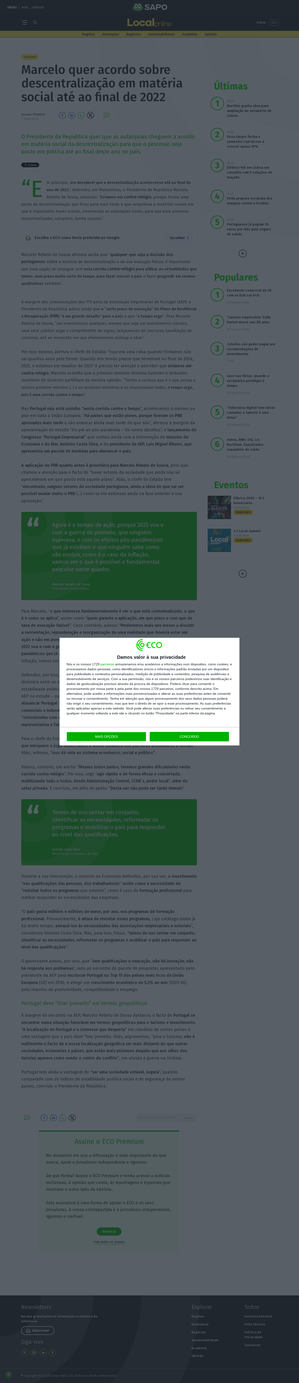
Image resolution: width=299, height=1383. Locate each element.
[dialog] (149, 691)
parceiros (107, 664)
